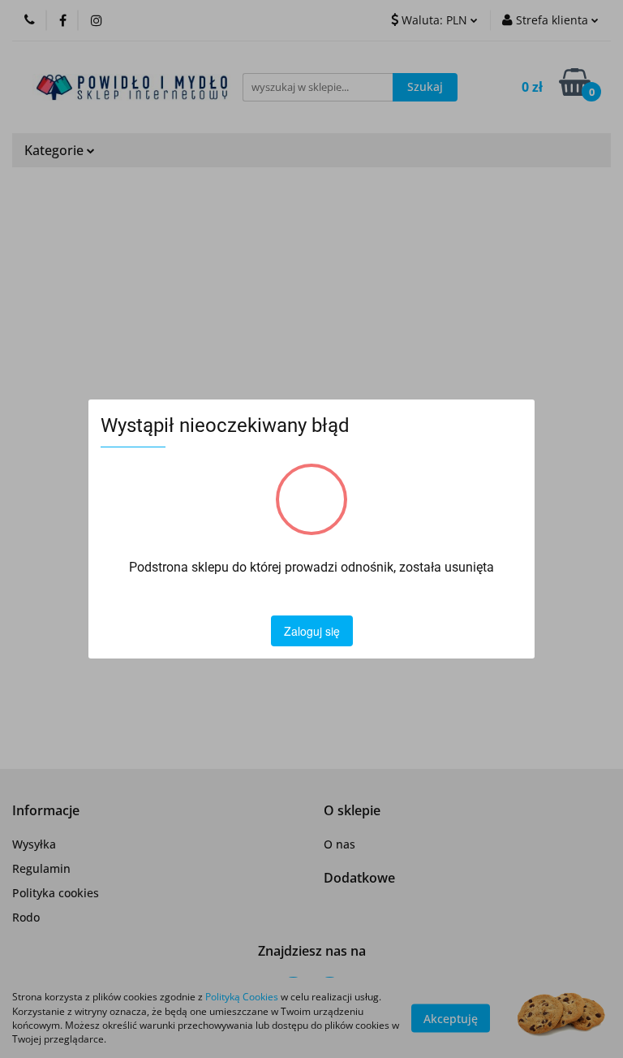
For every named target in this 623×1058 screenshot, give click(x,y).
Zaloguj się (312, 631)
